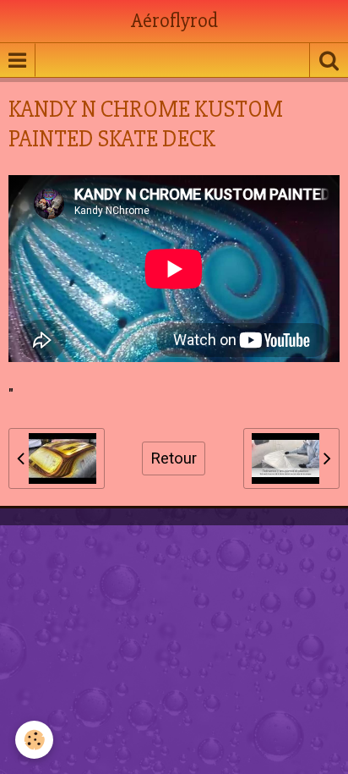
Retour (173, 458)
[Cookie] (34, 740)
